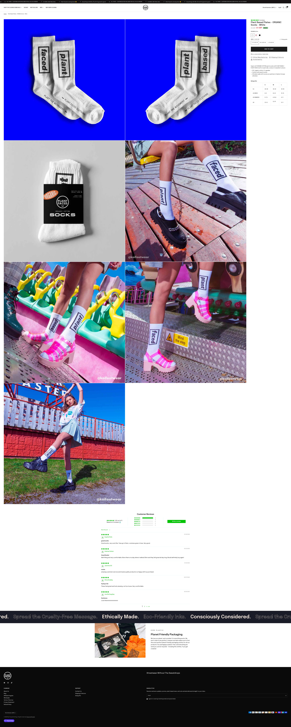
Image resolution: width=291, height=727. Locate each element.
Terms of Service (8, 700)
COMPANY (7, 688)
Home (5, 13)
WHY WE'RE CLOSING (51, 7)
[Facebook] (5, 682)
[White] (252, 35)
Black (260, 35)
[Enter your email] (285, 695)
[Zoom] (121, 22)
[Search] (283, 7)
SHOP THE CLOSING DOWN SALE (12, 7)
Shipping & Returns (80, 693)
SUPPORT (78, 688)
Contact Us (78, 691)
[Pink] (256, 35)
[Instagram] (9, 682)
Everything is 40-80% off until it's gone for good (15, 1)
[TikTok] (12, 682)
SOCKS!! (26, 7)
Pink (256, 35)
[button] (255, 20)
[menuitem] (13, 7)
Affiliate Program (8, 695)
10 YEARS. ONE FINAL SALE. (75, 1)
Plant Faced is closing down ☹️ (95, 1)
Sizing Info (78, 695)
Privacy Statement (9, 702)
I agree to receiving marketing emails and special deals (162, 698)
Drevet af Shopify (31, 716)
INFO (41, 7)
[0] (286, 7)
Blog (5, 693)
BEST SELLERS (34, 7)
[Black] (260, 35)
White (252, 35)
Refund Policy (7, 704)
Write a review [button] (176, 521)
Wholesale (7, 698)
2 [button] (144, 606)
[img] (105, 534)
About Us (6, 691)
